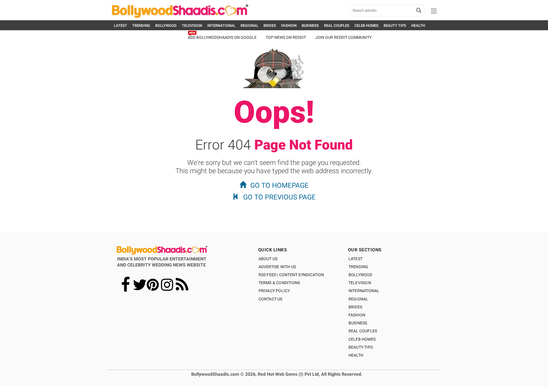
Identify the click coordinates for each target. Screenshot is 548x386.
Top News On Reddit (286, 37)
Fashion (356, 315)
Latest (355, 258)
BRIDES (269, 25)
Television (359, 282)
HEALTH (418, 25)
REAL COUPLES (336, 25)
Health (355, 355)
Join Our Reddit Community (343, 37)
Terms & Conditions (279, 282)
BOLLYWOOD (166, 25)
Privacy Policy (274, 290)
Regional (358, 299)
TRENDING (141, 25)
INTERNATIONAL (221, 25)
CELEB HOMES (366, 25)
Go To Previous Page (279, 197)
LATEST (120, 25)
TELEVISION (192, 25)
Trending (358, 266)
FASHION (289, 25)
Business (357, 323)
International (364, 290)
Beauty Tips (360, 347)
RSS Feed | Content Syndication (291, 274)
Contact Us (271, 299)
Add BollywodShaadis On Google (222, 37)
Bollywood (360, 274)
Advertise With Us (277, 266)
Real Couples (362, 331)
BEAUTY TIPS (395, 25)
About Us (268, 258)
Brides (355, 307)
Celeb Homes (362, 339)
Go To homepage (279, 185)
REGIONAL (249, 25)
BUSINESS (310, 25)
